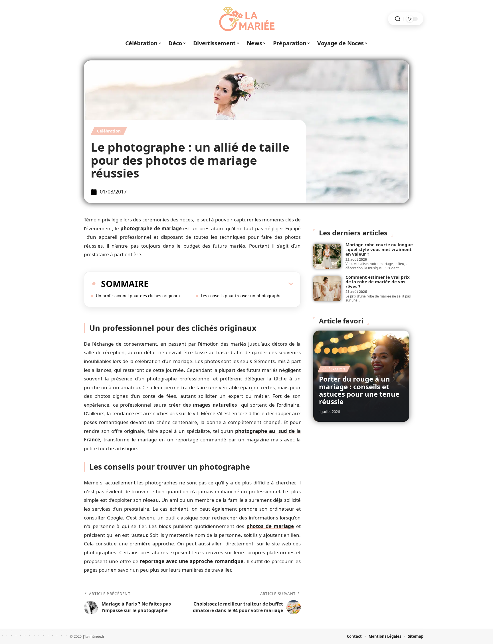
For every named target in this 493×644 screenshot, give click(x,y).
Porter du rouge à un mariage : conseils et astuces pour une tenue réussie (359, 390)
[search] (397, 19)
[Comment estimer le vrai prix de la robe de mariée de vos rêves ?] (327, 288)
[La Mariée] (246, 19)
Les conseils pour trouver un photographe (241, 295)
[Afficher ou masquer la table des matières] (221, 283)
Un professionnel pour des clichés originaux (138, 295)
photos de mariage (270, 526)
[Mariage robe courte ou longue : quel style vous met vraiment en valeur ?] (327, 256)
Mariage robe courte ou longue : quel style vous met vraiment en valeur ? (379, 249)
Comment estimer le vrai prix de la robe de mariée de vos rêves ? (377, 281)
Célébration (109, 131)
